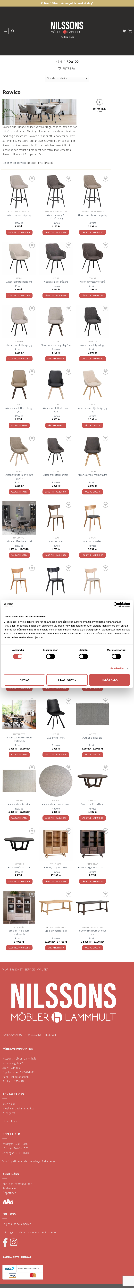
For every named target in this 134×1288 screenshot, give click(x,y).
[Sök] (12, 31)
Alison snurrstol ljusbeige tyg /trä (92, 409)
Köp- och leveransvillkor (17, 1184)
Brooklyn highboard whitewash (19, 932)
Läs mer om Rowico (14, 163)
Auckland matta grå (92, 737)
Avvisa (24, 679)
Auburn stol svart (55, 737)
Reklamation (9, 1188)
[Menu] (6, 31)
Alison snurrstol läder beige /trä (19, 409)
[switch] (50, 656)
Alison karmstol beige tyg (19, 281)
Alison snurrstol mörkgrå (55, 474)
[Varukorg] (130, 31)
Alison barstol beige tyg (19, 215)
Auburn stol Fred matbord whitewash (19, 739)
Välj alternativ (56, 358)
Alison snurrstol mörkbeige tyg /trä (19, 476)
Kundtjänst (8, 1113)
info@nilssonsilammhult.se (18, 1108)
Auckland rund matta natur (55, 804)
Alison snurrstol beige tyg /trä (56, 345)
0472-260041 (9, 1104)
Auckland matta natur (19, 804)
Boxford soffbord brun (92, 804)
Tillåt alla (109, 679)
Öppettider (9, 1193)
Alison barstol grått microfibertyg (55, 216)
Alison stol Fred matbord (19, 541)
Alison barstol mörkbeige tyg (92, 215)
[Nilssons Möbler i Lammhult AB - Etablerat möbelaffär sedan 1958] (67, 31)
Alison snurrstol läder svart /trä (55, 409)
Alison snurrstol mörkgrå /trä (92, 474)
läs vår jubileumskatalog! (76, 3)
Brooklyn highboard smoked (92, 867)
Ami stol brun (56, 541)
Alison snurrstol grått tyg (92, 345)
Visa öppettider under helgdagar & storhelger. (29, 1161)
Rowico (19, 222)
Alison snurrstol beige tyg (19, 345)
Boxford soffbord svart (19, 867)
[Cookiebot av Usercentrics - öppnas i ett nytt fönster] (116, 604)
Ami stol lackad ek (92, 541)
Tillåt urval (67, 679)
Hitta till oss (9, 1121)
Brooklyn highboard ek (56, 867)
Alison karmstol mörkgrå (92, 281)
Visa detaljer (117, 668)
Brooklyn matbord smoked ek (92, 932)
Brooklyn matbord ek (56, 930)
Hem (58, 61)
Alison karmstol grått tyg (56, 281)
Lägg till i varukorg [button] (19, 232)
